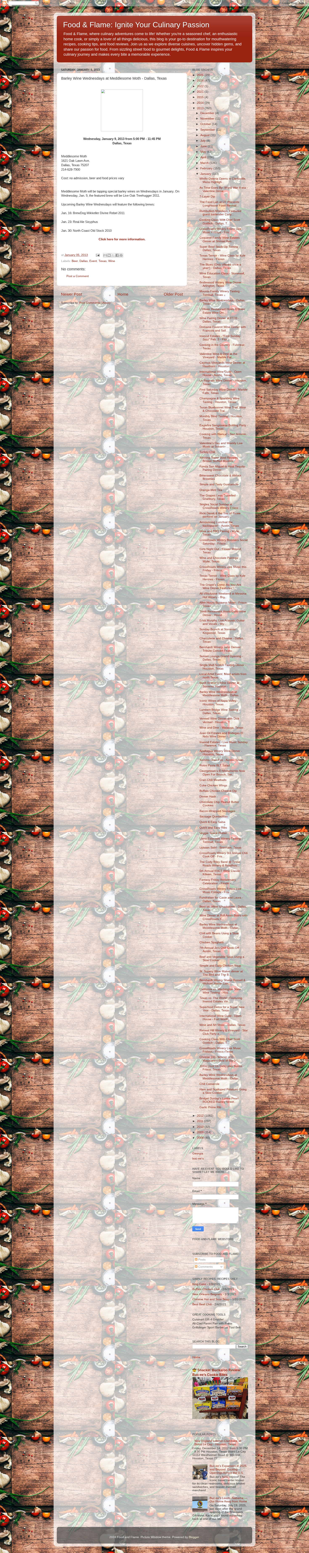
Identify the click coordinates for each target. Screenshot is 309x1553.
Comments (205, 1266)
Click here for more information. (122, 239)
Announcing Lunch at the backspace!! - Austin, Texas (219, 524)
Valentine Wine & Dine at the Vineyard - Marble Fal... (218, 355)
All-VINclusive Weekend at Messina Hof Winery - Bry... (222, 595)
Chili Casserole (209, 1084)
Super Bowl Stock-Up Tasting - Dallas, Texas (219, 248)
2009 (201, 1132)
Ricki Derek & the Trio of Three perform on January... (219, 515)
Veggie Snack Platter (213, 833)
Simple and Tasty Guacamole (219, 484)
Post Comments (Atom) (94, 302)
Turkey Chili (207, 452)
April (203, 157)
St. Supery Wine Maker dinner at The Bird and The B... (221, 973)
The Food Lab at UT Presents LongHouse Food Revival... (219, 203)
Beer (75, 261)
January (206, 173)
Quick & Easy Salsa (212, 822)
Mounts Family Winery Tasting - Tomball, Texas (220, 293)
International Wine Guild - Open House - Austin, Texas (220, 373)
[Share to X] (113, 255)
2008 (201, 1137)
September (208, 129)
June (204, 146)
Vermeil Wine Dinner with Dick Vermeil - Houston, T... (219, 720)
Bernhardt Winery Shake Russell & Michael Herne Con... (222, 982)
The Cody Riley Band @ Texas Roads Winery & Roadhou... (219, 863)
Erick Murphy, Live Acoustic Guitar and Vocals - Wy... (222, 622)
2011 (200, 1121)
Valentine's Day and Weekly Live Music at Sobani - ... (221, 445)
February (206, 168)
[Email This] (105, 255)
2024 (201, 80)
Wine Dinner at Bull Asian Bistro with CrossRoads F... (223, 917)
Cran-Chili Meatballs (212, 780)
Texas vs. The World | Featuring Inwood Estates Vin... (220, 999)
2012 (201, 1115)
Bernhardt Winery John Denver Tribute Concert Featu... (220, 649)
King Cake (199, 1284)
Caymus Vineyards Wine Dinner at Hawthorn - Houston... (222, 364)
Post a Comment (77, 276)
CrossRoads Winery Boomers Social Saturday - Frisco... (223, 541)
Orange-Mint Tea (210, 490)
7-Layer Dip (207, 196)
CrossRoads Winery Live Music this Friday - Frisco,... (222, 568)
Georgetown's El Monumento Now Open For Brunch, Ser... (222, 772)
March (205, 163)
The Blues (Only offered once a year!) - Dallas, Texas (220, 266)
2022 (201, 86)
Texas (103, 261)
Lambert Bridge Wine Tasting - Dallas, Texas (219, 711)
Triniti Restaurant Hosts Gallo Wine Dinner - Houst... (222, 613)
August (205, 135)
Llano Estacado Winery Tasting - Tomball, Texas (221, 840)
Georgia (197, 1153)
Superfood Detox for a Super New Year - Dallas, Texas (221, 1009)
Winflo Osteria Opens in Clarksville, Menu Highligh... (222, 180)
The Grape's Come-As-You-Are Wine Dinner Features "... (220, 586)
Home (123, 294)
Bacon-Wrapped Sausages (217, 811)
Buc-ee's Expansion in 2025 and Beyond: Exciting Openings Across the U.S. (228, 1469)
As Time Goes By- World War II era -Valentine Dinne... (223, 189)
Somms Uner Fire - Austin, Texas (221, 760)
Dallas (83, 261)
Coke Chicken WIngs (213, 785)
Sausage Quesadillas (213, 816)
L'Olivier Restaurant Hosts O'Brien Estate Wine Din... (222, 311)
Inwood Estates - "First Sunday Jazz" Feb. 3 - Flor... (219, 337)
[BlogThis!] (109, 255)
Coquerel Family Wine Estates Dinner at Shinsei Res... (219, 239)
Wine (111, 261)
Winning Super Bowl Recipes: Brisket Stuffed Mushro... (219, 459)
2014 (201, 102)
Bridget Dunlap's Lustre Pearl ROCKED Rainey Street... (218, 1100)
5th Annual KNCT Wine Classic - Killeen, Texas (220, 872)
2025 (201, 75)
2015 (201, 97)
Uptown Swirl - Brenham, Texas (220, 847)
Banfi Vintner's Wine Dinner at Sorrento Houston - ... (219, 684)
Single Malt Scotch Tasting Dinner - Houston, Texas (222, 666)
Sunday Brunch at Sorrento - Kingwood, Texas (218, 631)
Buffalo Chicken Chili (206, 1289)
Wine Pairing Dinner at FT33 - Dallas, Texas (219, 320)
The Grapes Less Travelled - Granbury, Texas (218, 497)
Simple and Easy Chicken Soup (220, 965)
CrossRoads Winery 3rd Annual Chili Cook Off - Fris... (223, 855)
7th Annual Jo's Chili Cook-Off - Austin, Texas (220, 949)
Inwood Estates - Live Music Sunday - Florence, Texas (223, 744)
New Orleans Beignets (207, 1294)
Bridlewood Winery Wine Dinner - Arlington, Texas (221, 284)
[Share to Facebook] (117, 255)
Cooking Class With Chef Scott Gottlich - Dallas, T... (219, 221)
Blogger (194, 1537)
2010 (201, 1126)
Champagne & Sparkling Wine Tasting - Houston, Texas (219, 400)
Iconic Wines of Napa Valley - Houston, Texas (218, 702)
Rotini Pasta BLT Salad (214, 765)
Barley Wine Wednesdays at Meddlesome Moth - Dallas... (220, 693)
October (206, 124)
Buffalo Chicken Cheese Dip (218, 790)
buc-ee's (198, 1158)
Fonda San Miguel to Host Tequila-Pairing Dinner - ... (222, 468)
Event (93, 261)
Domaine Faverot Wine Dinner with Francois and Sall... (222, 328)
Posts (201, 1259)
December (207, 113)
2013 (201, 108)
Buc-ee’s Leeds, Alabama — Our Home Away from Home (228, 1499)
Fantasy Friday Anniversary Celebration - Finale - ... (217, 881)
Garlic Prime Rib (210, 1107)
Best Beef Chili (202, 1304)
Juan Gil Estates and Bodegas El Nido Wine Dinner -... (221, 735)
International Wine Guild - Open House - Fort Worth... (220, 1017)
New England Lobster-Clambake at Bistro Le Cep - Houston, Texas (217, 1442)
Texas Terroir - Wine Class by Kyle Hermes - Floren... (222, 257)
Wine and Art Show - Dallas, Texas (222, 1025)
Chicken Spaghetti (211, 942)
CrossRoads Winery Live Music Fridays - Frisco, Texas (220, 1050)
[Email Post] (97, 255)
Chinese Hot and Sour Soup (211, 1299)
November (207, 118)
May (203, 151)
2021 (201, 91)
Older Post (173, 294)
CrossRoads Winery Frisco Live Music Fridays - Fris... (220, 230)
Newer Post (71, 294)
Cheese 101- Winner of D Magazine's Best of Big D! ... (219, 1059)
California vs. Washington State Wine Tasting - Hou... (220, 991)
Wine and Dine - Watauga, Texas (221, 727)
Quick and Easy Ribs (213, 827)
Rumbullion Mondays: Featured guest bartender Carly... (220, 212)
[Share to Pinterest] (121, 255)
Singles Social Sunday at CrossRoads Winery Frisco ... (220, 506)
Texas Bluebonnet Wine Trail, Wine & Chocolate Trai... (222, 409)
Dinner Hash (207, 796)
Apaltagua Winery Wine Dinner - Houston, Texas (220, 752)
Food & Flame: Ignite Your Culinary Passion (136, 24)
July (203, 140)
